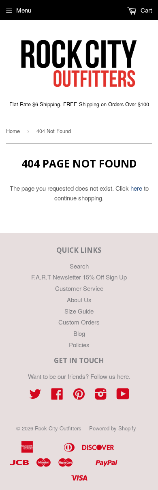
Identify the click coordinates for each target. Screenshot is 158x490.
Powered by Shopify (112, 428)
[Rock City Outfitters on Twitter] (35, 396)
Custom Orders (79, 322)
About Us (79, 299)
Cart (145, 10)
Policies (79, 344)
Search (79, 266)
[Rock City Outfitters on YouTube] (123, 396)
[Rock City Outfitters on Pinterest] (79, 396)
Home (13, 131)
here (136, 188)
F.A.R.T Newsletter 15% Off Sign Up (79, 277)
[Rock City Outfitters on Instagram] (101, 396)
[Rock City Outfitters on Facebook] (57, 396)
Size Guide (79, 311)
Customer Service (79, 288)
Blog (79, 333)
